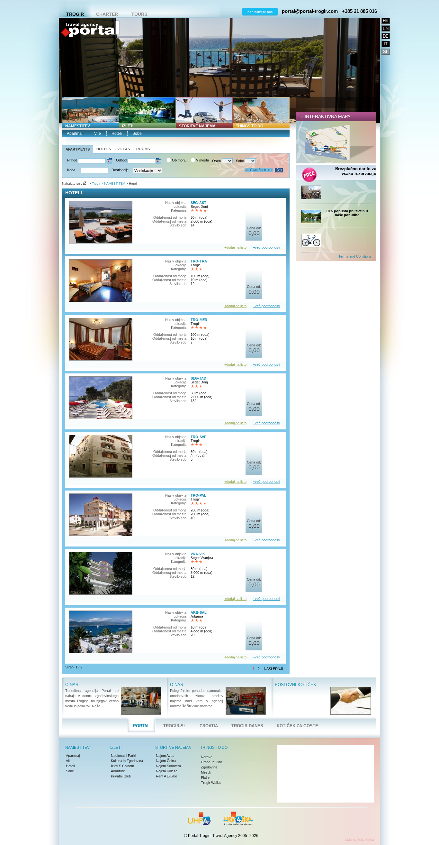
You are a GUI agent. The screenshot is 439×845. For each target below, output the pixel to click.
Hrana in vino (211, 762)
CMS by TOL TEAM (359, 839)
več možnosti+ (259, 170)
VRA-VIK (198, 554)
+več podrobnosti (266, 247)
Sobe (137, 133)
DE (386, 36)
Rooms (143, 149)
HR (386, 20)
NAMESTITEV (77, 126)
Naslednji (273, 669)
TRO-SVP (198, 437)
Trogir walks (211, 783)
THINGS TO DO (249, 126)
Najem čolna (166, 761)
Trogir (75, 14)
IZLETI (127, 126)
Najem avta (165, 756)
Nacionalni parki (123, 756)
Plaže (205, 777)
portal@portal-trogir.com (310, 11)
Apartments (78, 149)
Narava (206, 757)
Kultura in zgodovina (127, 761)
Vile (97, 133)
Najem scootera (168, 766)
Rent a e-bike (166, 776)
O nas (71, 684)
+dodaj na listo (235, 247)
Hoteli (117, 133)
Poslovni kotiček (295, 684)
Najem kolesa (166, 771)
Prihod (72, 160)
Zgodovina (209, 767)
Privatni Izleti (120, 776)
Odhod (121, 160)
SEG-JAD (198, 378)
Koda (71, 170)
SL (385, 51)
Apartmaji (75, 133)
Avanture (118, 771)
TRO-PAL (198, 495)
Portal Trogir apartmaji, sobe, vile (90, 50)
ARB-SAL (199, 612)
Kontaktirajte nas (260, 12)
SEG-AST (198, 203)
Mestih (206, 772)
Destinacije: (121, 170)
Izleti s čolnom (122, 766)
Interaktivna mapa (327, 116)
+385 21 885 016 (359, 11)
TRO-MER (199, 320)
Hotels (103, 149)
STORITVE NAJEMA (197, 126)
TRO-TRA (199, 261)
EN (386, 28)
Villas (123, 149)
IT (386, 43)
